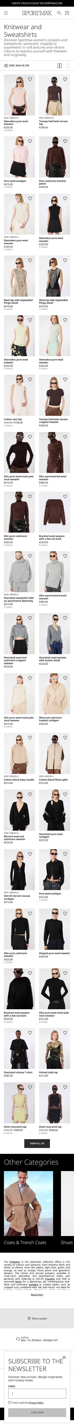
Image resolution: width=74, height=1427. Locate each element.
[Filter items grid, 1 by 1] (68, 65)
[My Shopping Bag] (67, 13)
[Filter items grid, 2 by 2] (59, 65)
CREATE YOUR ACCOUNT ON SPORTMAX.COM (37, 3)
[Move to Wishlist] (30, 79)
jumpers (33, 1284)
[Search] (59, 13)
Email (12, 1386)
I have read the (28, 1402)
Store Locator (39, 1318)
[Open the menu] (6, 13)
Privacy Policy (36, 1402)
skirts (18, 1281)
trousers (50, 1278)
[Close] (64, 1357)
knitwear (15, 1261)
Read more (37, 1294)
